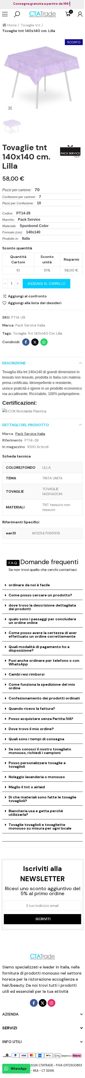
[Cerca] (17, 14)
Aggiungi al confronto (27, 296)
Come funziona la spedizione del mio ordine (42, 686)
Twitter (35, 342)
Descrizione (14, 363)
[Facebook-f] (34, 1003)
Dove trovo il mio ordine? (31, 728)
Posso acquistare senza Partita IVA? (41, 718)
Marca (7, 433)
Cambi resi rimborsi (26, 674)
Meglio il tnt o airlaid (27, 787)
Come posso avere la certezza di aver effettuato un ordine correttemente (43, 634)
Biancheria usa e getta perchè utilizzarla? (36, 813)
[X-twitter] (42, 1003)
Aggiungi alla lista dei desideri (34, 303)
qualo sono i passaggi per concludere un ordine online (42, 621)
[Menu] (7, 14)
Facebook (25, 342)
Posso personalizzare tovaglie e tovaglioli (37, 765)
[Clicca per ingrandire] (10, 108)
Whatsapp (44, 342)
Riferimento (12, 440)
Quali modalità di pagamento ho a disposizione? (39, 648)
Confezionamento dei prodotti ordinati (44, 698)
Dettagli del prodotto (25, 425)
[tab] (42, 585)
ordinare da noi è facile (29, 585)
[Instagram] (51, 1003)
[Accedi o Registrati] (78, 14)
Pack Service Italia (30, 325)
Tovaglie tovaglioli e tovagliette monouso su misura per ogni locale (40, 826)
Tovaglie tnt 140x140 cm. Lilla (37, 333)
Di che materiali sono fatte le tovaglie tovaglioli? (42, 799)
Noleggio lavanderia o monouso (37, 777)
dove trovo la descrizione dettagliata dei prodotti (42, 607)
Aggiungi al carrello (46, 283)
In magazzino (13, 446)
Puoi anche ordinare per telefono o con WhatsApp (44, 662)
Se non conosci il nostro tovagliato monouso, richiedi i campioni (40, 751)
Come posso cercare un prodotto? (40, 595)
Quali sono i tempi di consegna (36, 739)
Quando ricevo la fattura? (32, 708)
